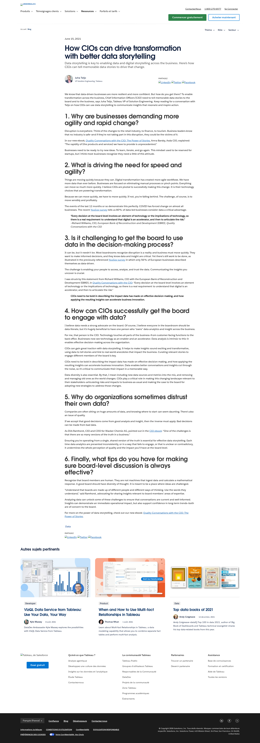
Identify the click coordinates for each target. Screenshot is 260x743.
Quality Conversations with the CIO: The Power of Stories (118, 140)
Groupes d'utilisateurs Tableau (137, 666)
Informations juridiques (31, 729)
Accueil (23, 29)
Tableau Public (129, 660)
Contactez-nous (193, 9)
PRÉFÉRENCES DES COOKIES (33, 734)
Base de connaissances (219, 660)
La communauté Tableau (136, 655)
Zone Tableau (129, 688)
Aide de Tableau (216, 671)
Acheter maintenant (224, 17)
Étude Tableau (75, 677)
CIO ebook (155, 430)
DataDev (126, 677)
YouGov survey (99, 209)
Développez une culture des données (87, 666)
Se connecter (231, 9)
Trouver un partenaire (182, 660)
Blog (29, 29)
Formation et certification (221, 666)
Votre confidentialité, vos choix (70, 734)
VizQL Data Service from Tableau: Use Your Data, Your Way (53, 612)
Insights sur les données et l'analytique (87, 671)
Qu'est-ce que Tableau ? (81, 655)
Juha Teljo (80, 77)
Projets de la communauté (135, 682)
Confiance (54, 721)
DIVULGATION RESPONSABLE (106, 729)
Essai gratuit (38, 665)
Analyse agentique (77, 660)
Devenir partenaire (180, 666)
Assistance (214, 655)
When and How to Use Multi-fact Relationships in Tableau (126, 612)
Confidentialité (82, 729)
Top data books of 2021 (193, 609)
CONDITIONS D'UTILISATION (59, 729)
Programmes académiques (135, 693)
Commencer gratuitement (187, 17)
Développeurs (80, 721)
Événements (128, 698)
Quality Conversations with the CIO (112, 282)
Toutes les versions (217, 677)
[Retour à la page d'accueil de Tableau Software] (33, 3)
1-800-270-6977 (212, 9)
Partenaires (177, 655)
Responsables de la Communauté (139, 671)
